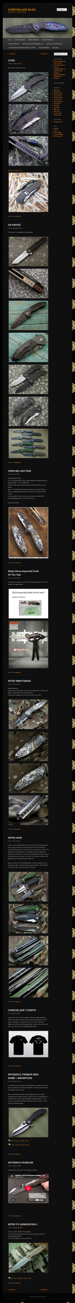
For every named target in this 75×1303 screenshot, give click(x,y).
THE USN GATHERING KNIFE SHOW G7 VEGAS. (22, 48)
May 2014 (56, 109)
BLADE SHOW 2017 (14, 44)
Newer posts (45, 54)
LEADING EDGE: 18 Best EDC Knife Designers (59, 71)
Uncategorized (17, 216)
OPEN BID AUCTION (19, 471)
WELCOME (55, 48)
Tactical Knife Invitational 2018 (54, 44)
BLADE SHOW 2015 (33, 40)
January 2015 (57, 99)
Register (56, 128)
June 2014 (57, 107)
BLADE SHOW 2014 (19, 40)
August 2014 (57, 103)
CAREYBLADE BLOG (22, 9)
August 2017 (57, 92)
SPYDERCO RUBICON (20, 1162)
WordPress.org (58, 136)
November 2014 (58, 101)
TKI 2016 (56, 78)
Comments (58, 134)
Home (10, 40)
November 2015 (58, 98)
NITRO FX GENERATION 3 (22, 1224)
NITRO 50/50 (15, 837)
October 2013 (57, 115)
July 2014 (56, 105)
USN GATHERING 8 (44, 48)
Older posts (11, 54)
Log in (56, 130)
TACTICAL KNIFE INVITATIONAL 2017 (32, 44)
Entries (57, 132)
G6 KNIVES (14, 224)
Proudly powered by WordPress (37, 1296)
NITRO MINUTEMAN (19, 681)
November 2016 (58, 94)
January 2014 (57, 113)
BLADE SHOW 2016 (47, 40)
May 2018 (56, 90)
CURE (11, 60)
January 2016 (57, 96)
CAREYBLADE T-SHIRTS (22, 1010)
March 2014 (57, 111)
